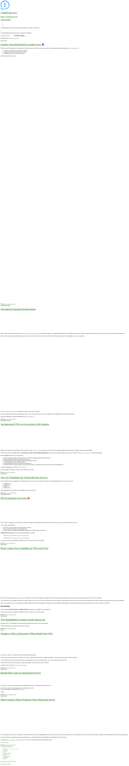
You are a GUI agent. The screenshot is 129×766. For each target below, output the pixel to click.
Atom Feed (16, 38)
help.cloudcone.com (29, 416)
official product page (86, 452)
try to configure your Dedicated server (16, 739)
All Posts (6, 750)
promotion (6, 757)
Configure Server (5, 742)
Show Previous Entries (6, 746)
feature (5, 754)
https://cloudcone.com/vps (20, 665)
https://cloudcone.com (9, 17)
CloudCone (9, 12)
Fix (4, 751)
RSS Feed (10, 38)
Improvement (7, 756)
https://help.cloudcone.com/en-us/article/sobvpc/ (17, 535)
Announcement (7, 753)
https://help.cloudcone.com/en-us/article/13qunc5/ (18, 538)
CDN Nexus (35, 450)
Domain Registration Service (30, 333)
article (5, 758)
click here (22, 689)
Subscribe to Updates (6, 20)
